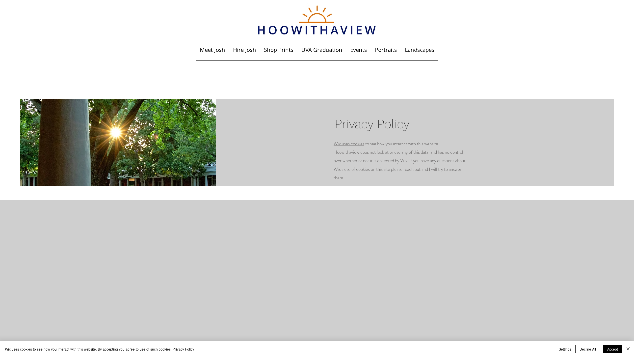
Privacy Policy (183, 349)
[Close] (628, 349)
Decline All (588, 349)
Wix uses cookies (349, 143)
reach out (412, 169)
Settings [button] (565, 349)
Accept (612, 349)
